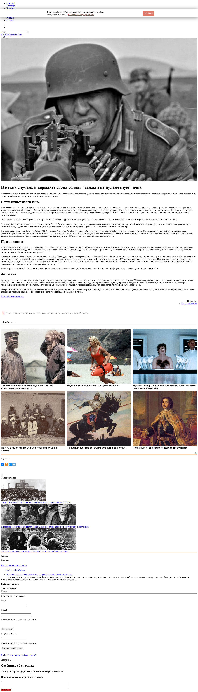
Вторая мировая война (11, 34)
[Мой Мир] (10, 464)
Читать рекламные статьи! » (14, 565)
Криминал (11, 8)
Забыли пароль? (29, 655)
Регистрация (14, 655)
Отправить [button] (6, 690)
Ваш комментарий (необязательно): (22, 677)
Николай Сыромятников (12, 296)
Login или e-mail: (9, 634)
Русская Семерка (189, 303)
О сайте (10, 20)
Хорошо (148, 13)
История (10, 3)
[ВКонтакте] (2, 464)
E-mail (4, 610)
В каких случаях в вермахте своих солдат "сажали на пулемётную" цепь (39, 575)
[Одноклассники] (6, 464)
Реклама (10, 18)
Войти (4, 655)
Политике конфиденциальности (81, 15)
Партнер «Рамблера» (15, 570)
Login (3, 600)
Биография (11, 6)
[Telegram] (14, 464)
